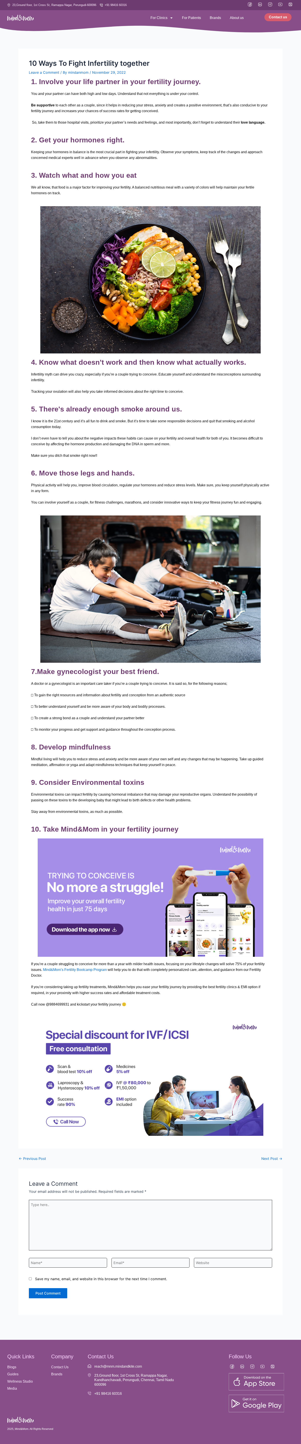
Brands (215, 18)
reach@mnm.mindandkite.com (118, 1366)
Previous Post (32, 1158)
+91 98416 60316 (108, 1393)
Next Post (271, 1158)
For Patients (191, 18)
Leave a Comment (44, 72)
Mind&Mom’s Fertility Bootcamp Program (75, 970)
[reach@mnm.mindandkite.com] (89, 1366)
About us (237, 18)
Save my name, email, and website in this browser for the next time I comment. (101, 1279)
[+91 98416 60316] (89, 1393)
